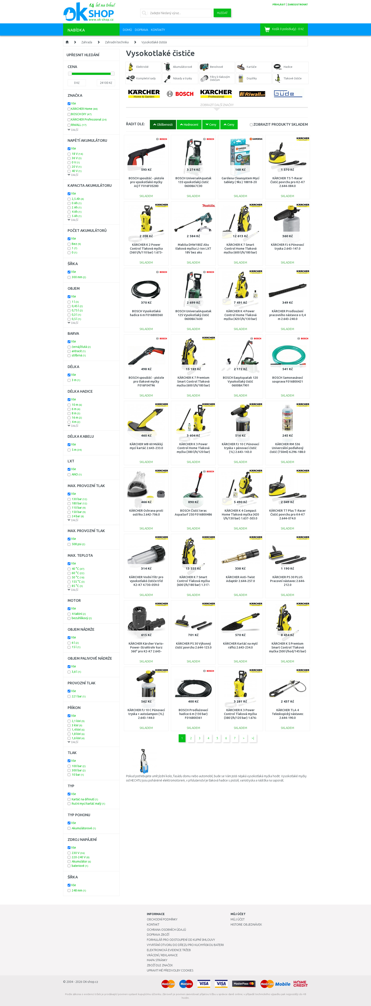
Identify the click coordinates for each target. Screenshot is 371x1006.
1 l (75, 301)
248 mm (79, 890)
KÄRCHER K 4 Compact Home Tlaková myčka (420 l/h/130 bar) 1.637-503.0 (240, 514)
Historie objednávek (246, 924)
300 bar (79, 770)
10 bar (78, 774)
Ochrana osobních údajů (166, 929)
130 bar (79, 499)
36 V (77, 158)
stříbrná (79, 355)
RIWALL (79, 125)
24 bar (78, 516)
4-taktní (79, 613)
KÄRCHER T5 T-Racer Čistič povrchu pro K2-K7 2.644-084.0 (287, 182)
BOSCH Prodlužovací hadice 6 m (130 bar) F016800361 (193, 713)
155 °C (78, 581)
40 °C (78, 568)
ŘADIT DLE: (135, 124)
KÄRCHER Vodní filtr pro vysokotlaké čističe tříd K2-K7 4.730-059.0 (146, 581)
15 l (76, 647)
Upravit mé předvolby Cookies (170, 970)
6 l (75, 642)
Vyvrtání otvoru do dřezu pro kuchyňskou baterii (185, 945)
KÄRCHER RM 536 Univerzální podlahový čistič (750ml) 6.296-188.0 (287, 448)
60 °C (78, 573)
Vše (73, 103)
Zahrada (86, 42)
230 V (78, 853)
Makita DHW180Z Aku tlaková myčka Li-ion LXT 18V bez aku (193, 248)
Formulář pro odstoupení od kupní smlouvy (181, 939)
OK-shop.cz (90, 981)
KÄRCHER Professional (89, 119)
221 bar (79, 696)
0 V (76, 162)
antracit (79, 351)
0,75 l (77, 310)
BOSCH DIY (81, 114)
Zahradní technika (117, 42)
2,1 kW (78, 721)
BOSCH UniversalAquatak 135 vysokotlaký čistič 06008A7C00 (193, 182)
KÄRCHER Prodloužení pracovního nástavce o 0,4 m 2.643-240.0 (287, 315)
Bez (76, 244)
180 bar (79, 503)
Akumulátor (81, 861)
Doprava (141, 30)
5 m (77, 449)
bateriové (80, 865)
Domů (127, 30)
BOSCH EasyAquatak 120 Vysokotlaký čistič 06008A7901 (240, 381)
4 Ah (77, 211)
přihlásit (279, 4)
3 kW (77, 725)
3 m (76, 380)
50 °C (78, 577)
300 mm (79, 277)
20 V (77, 166)
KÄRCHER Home (84, 108)
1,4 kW (78, 729)
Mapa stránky (157, 960)
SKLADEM (280, 124)
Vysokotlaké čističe (154, 42)
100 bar (79, 766)
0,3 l (76, 314)
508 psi (78, 544)
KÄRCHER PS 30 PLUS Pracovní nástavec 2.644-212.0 (287, 581)
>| (253, 738)
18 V (77, 153)
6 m (76, 409)
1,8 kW (78, 734)
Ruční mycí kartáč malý (88, 803)
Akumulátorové (84, 828)
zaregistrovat (297, 4)
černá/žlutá (81, 346)
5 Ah (77, 216)
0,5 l (76, 319)
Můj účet (238, 919)
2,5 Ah (78, 199)
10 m (77, 404)
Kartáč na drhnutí (85, 799)
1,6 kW (78, 738)
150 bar (79, 512)
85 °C (77, 586)
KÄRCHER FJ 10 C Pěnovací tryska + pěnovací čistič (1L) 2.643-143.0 (240, 448)
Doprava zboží (158, 934)
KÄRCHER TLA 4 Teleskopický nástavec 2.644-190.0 (287, 713)
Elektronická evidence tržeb (169, 950)
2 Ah (77, 207)
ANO (77, 474)
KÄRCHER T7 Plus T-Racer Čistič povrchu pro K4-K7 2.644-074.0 (287, 514)
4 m (76, 422)
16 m (77, 417)
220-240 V (81, 857)
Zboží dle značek (160, 965)
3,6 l (76, 671)
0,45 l (77, 306)
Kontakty (158, 30)
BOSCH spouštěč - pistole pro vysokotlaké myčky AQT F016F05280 (146, 182)
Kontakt (153, 924)
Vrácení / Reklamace (162, 955)
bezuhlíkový (82, 618)
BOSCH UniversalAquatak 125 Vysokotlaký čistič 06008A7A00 (193, 315)
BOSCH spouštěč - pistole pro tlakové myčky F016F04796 (146, 381)
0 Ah (77, 203)
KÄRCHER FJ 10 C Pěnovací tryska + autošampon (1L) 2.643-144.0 (146, 713)
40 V (77, 171)
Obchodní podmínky (162, 919)
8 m (76, 413)
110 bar (79, 507)
